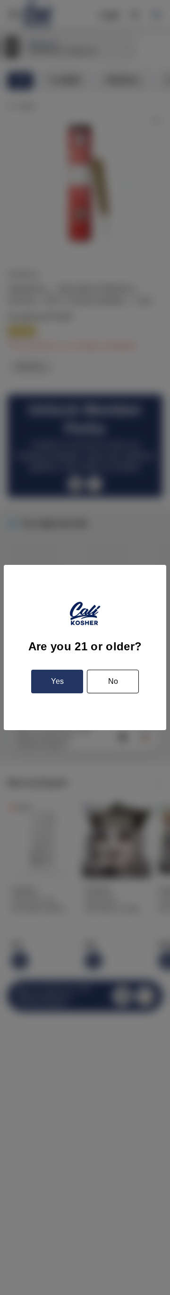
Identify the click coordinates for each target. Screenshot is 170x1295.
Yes (57, 681)
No (113, 681)
